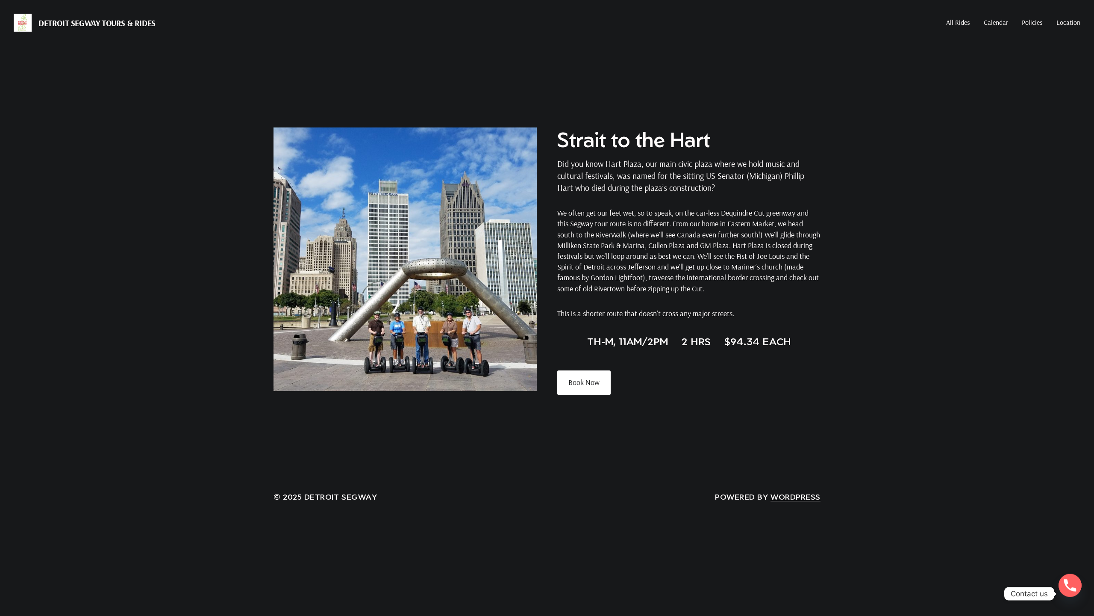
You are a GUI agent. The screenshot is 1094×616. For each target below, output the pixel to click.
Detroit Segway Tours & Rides (97, 23)
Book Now (584, 382)
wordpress (795, 496)
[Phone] (1070, 593)
